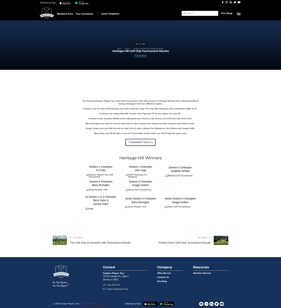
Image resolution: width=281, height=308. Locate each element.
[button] (66, 3)
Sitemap (97, 304)
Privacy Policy (86, 304)
